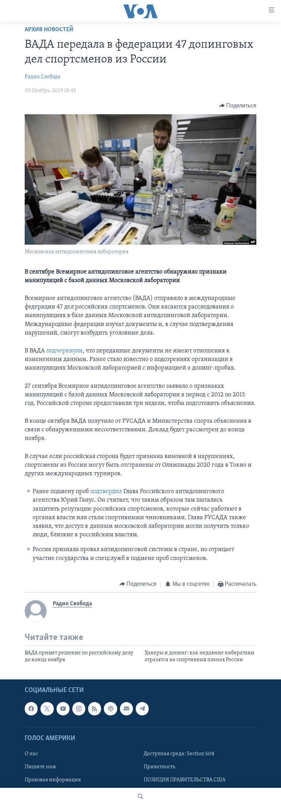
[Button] (238, 105)
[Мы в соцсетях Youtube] (63, 708)
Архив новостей (49, 30)
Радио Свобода (43, 77)
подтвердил (106, 492)
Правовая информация (53, 780)
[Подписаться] (126, 708)
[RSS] (94, 708)
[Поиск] (140, 796)
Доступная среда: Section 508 (179, 754)
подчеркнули (64, 351)
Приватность (159, 767)
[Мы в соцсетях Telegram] (142, 708)
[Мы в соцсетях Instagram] (78, 708)
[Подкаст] (110, 708)
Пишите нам (40, 767)
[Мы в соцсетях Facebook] (31, 708)
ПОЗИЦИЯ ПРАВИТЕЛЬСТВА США (184, 780)
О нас (31, 754)
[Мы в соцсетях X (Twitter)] (46, 708)
